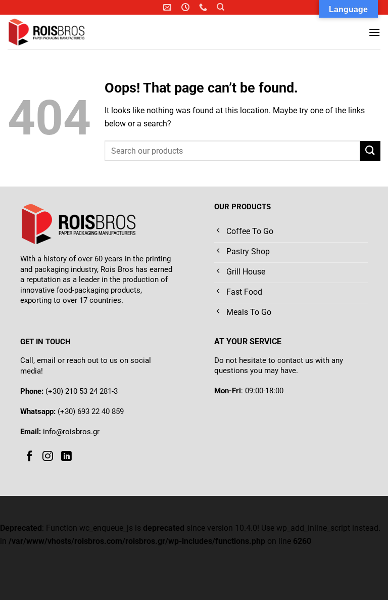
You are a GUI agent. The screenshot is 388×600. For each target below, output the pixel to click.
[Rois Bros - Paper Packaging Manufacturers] (60, 32)
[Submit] (370, 151)
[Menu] (374, 32)
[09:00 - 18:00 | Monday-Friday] (186, 7)
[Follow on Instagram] (47, 456)
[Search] (220, 7)
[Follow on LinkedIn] (66, 456)
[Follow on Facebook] (29, 456)
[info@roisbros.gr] (168, 7)
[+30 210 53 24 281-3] (204, 7)
